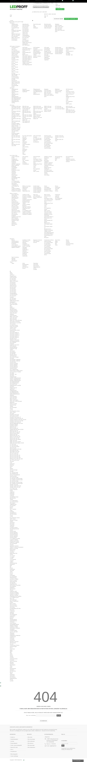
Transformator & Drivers (49, 240)
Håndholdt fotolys (47, 189)
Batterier (13, 240)
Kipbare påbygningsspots (15, 393)
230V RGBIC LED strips (70, 111)
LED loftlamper (47, 48)
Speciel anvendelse (26, 144)
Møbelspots (57, 89)
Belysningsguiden (14, 754)
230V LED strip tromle (70, 112)
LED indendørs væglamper (15, 359)
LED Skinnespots (69, 89)
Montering (35, 57)
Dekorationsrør (14, 178)
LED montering (25, 146)
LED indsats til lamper (48, 53)
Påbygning (24, 138)
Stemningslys (14, 183)
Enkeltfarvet (57, 157)
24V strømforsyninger (48, 143)
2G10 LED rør (14, 80)
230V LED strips (69, 106)
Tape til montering (15, 257)
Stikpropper (24, 247)
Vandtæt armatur (15, 53)
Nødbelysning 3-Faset (70, 96)
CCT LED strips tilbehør (59, 108)
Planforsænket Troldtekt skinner (16, 370)
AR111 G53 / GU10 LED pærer (16, 320)
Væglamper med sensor (49, 165)
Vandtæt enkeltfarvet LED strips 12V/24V (18, 419)
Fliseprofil (24, 143)
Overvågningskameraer (48, 171)
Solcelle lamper (58, 47)
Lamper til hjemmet (15, 156)
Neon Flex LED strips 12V (15, 455)
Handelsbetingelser (14, 739)
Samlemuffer (24, 255)
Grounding (24, 189)
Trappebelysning (15, 184)
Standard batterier (15, 241)
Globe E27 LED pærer (16, 34)
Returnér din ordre (14, 747)
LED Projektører (36, 47)
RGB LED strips (25, 106)
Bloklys (23, 159)
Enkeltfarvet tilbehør (16, 123)
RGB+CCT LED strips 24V (15, 436)
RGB (56, 159)
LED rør (34, 268)
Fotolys (45, 186)
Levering (12, 741)
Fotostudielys (46, 187)
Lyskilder (35, 269)
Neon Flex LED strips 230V (15, 457)
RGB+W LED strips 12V (38, 107)
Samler (23, 151)
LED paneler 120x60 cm (27, 56)
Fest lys (56, 190)
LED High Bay (47, 49)
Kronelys (24, 157)
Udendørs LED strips (59, 135)
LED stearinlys (25, 156)
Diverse (56, 186)
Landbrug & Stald (25, 194)
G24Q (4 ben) (25, 34)
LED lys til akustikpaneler (15, 474)
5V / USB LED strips (37, 138)
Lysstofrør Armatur (15, 204)
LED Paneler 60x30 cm (48, 233)
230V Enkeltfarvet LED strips (15, 449)
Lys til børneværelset (16, 182)
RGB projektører (36, 51)
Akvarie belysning (58, 156)
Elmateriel (12, 617)
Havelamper (46, 157)
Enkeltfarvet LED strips (16, 106)
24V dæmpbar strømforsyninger (16, 482)
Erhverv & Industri (13, 580)
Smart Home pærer (37, 24)
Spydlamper (24, 91)
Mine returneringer (31, 739)
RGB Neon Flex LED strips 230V (16, 458)
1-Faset (67, 97)
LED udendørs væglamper (15, 360)
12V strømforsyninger (48, 137)
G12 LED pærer (25, 29)
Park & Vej (35, 194)
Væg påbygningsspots (37, 91)
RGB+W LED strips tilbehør (15, 439)
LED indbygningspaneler (27, 64)
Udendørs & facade (48, 156)
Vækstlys (68, 157)
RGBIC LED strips (47, 106)
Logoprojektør (57, 199)
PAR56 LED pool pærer (27, 42)
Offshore (13, 225)
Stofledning (24, 248)
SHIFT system (69, 103)
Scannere (68, 242)
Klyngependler (14, 159)
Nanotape (13, 258)
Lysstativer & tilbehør (48, 190)
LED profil (24, 137)
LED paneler (35, 264)
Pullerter (45, 159)
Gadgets (11, 561)
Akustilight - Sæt (69, 54)
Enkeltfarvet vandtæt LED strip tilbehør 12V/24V (16, 131)
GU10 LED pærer (15, 25)
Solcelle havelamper (59, 48)
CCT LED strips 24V (59, 107)
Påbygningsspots (36, 89)
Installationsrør (25, 252)
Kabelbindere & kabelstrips (15, 635)
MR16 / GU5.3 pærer (16, 37)
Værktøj (67, 241)
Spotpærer (57, 24)
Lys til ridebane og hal (26, 210)
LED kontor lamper (48, 211)
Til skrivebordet (13, 559)
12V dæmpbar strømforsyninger (16, 478)
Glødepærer (14, 222)
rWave (56, 242)
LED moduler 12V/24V (16, 107)
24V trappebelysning (37, 139)
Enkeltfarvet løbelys (15, 133)
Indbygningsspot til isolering (15, 385)
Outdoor (45, 172)
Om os (12, 749)
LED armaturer (14, 49)
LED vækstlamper (69, 156)
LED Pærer (12, 274)
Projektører (35, 48)
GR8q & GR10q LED (16, 83)
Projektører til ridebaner (16, 190)
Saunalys (35, 137)
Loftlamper (14, 173)
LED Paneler (24, 47)
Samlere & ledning (37, 56)
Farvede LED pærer (48, 26)
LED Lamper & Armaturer (15, 321)
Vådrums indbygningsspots (15, 379)
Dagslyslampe (25, 187)
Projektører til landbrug (26, 197)
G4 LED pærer (14, 40)
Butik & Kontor (47, 194)
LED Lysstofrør (15, 205)
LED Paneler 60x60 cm (48, 216)
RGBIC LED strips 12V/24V (15, 441)
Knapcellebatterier (15, 242)
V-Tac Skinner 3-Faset (37, 160)
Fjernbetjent (35, 27)
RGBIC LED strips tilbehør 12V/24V (17, 442)
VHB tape (13, 259)
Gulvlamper (14, 172)
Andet (23, 145)
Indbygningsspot (15, 89)
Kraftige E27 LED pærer (16, 30)
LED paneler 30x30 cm (26, 59)
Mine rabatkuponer (31, 747)
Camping (46, 173)
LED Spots (12, 375)
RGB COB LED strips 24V (15, 431)
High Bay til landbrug (26, 206)
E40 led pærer (14, 224)
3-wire (67, 100)
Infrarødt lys (24, 188)
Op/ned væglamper (15, 165)
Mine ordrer (30, 737)
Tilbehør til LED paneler (27, 62)
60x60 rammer (25, 54)
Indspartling (24, 141)
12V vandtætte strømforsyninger (16, 479)
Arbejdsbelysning (15, 197)
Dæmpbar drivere (25, 61)
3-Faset (67, 90)
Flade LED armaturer (16, 52)
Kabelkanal (24, 253)
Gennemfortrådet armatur (15, 330)
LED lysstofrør (14, 54)
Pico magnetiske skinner (15, 411)
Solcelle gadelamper (59, 52)
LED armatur (14, 200)
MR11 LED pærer (58, 29)
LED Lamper (46, 47)
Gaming (11, 554)
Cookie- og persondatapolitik (16, 745)
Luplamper (14, 171)
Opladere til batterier (16, 247)
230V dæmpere (36, 241)
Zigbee (34, 26)
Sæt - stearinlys (25, 160)
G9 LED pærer (14, 38)
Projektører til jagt (36, 53)
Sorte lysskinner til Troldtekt (15, 371)
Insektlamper (57, 187)
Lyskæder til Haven (48, 170)
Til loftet (11, 558)
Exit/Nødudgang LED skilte (15, 608)
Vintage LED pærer (48, 25)
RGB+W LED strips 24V (38, 111)
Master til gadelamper (37, 197)
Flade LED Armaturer (16, 203)
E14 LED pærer (15, 36)
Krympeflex (24, 254)
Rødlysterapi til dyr (26, 190)
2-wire (67, 99)
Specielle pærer (25, 24)
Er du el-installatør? (76, 760)
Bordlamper (14, 166)
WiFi (34, 25)
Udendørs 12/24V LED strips (15, 485)
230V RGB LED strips (70, 110)
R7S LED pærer (25, 37)
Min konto (29, 734)
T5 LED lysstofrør (15, 76)
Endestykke (24, 149)
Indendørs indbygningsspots (15, 377)
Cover (23, 148)
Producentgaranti (14, 743)
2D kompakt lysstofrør (16, 211)
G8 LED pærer (25, 27)
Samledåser (24, 243)
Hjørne (23, 140)
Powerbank (68, 244)
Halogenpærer (25, 43)
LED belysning (25, 267)
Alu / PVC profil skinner (27, 135)
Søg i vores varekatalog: (31, 715)
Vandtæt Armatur (15, 202)
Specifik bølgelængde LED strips (16, 423)
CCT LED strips (58, 106)
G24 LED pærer (25, 31)
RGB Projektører (15, 217)
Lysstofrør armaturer (16, 51)
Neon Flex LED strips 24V (15, 456)
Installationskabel (25, 244)
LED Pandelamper (58, 198)
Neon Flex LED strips (16, 135)
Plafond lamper (14, 175)
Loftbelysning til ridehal (16, 189)
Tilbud (13, 263)
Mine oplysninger (31, 745)
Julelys (23, 161)
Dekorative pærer (47, 24)
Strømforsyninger (47, 135)
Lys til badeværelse (15, 181)
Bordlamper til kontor (16, 170)
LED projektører (15, 214)
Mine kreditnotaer (31, 741)
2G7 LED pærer (25, 40)
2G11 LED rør (14, 84)
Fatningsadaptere (25, 35)
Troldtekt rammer (25, 63)
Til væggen (12, 557)
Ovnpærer (24, 38)
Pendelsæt (14, 161)
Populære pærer (15, 24)
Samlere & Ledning (26, 204)
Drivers (45, 254)
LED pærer (24, 265)
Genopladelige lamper (16, 177)
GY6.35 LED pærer (26, 36)
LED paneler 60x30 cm (26, 58)
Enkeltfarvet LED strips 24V (15, 422)
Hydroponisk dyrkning (70, 159)
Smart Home (57, 240)
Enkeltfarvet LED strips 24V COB (16, 420)
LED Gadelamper (47, 52)
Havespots (24, 89)
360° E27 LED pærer (16, 35)
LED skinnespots (47, 195)
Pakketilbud (35, 263)
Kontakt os (13, 737)
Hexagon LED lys (47, 51)
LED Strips (12, 413)
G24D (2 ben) (25, 32)
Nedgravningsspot (25, 90)
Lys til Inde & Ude (13, 488)
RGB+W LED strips (37, 106)
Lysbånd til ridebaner (16, 188)
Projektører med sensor (38, 49)
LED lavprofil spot (15, 100)
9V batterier (14, 243)
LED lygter (46, 54)
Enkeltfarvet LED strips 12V (15, 417)
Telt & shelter (46, 175)
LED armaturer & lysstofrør (15, 585)
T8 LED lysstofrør (15, 56)
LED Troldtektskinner (70, 47)
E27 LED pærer (15, 26)
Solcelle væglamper (59, 49)
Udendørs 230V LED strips (15, 487)
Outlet (23, 263)
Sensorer (35, 242)
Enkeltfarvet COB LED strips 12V (16, 418)
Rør (55, 160)
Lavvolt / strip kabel (26, 246)
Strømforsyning (58, 91)
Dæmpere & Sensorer (37, 240)
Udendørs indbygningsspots (15, 380)
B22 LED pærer (25, 41)
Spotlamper (14, 176)
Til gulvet (11, 560)
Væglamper (14, 162)
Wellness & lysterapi (26, 186)
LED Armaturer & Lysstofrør (15, 322)
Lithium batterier (15, 244)
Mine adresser (30, 743)
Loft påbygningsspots (37, 90)
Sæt (23, 152)
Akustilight (68, 53)
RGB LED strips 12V (26, 107)
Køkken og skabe (58, 90)
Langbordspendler (15, 160)
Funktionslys (57, 194)
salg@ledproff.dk (53, 745)
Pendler (13, 157)
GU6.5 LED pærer (58, 27)
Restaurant (46, 237)
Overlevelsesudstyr (70, 243)
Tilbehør (34, 54)
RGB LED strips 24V (26, 111)
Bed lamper (46, 160)
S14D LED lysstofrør (16, 81)
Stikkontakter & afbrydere (15, 628)
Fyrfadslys (24, 162)
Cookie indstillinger (14, 756)
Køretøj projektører (37, 52)
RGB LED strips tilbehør (27, 114)
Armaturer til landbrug (26, 195)
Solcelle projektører (59, 51)
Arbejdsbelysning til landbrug (15, 596)
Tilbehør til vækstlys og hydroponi (16, 547)
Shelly (56, 244)
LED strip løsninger (37, 135)
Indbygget (24, 139)
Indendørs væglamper (16, 164)
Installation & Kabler (26, 240)
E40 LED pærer (25, 26)
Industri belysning (15, 194)
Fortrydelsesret (14, 751)
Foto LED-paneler (47, 188)
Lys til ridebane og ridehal (15, 538)
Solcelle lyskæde (58, 53)
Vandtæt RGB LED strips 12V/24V (16, 429)
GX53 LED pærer (25, 25)
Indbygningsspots (36, 267)
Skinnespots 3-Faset (70, 91)
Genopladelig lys (25, 164)
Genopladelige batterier (16, 246)
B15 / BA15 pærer (26, 45)
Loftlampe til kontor (48, 213)
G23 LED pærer (25, 30)
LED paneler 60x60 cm (26, 48)
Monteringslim (14, 260)
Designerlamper (25, 264)
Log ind (11, 20)
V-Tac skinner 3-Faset (70, 92)
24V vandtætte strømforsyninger (16, 483)
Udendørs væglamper (48, 162)
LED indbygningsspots (16, 99)
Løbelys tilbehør (15, 134)
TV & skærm (12, 555)
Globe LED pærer (47, 27)
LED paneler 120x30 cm (27, 57)
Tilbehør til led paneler (48, 230)
